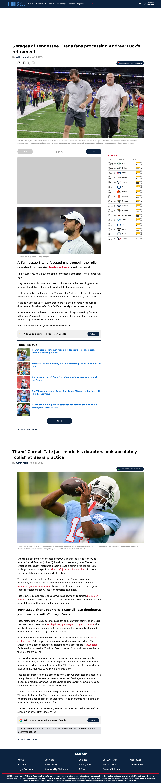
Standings (61, 4)
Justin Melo (22, 463)
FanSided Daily (25, 764)
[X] (145, 4)
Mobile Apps (136, 759)
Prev (25, 151)
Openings (49, 759)
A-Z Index (83, 769)
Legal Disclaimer (26, 769)
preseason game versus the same (34, 586)
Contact (83, 759)
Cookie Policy (136, 764)
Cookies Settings (111, 769)
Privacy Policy (86, 764)
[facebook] (140, 4)
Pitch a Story (51, 764)
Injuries (80, 4)
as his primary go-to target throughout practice (70, 624)
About (21, 759)
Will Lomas (22, 57)
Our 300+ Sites (110, 759)
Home (20, 429)
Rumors (39, 4)
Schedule (49, 4)
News (30, 4)
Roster (72, 4)
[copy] (33, 63)
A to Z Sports (90, 644)
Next (93, 151)
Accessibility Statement (56, 769)
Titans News (31, 429)
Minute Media (18, 776)
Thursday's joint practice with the (67, 569)
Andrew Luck (59, 267)
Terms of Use (109, 764)
